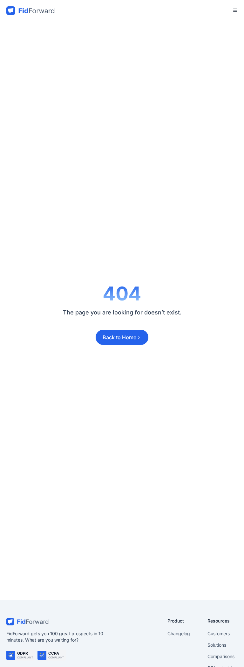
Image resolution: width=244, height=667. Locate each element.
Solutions (216, 645)
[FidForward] (81, 621)
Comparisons (220, 656)
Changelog (178, 633)
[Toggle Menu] (235, 10)
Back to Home (119, 337)
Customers (218, 633)
